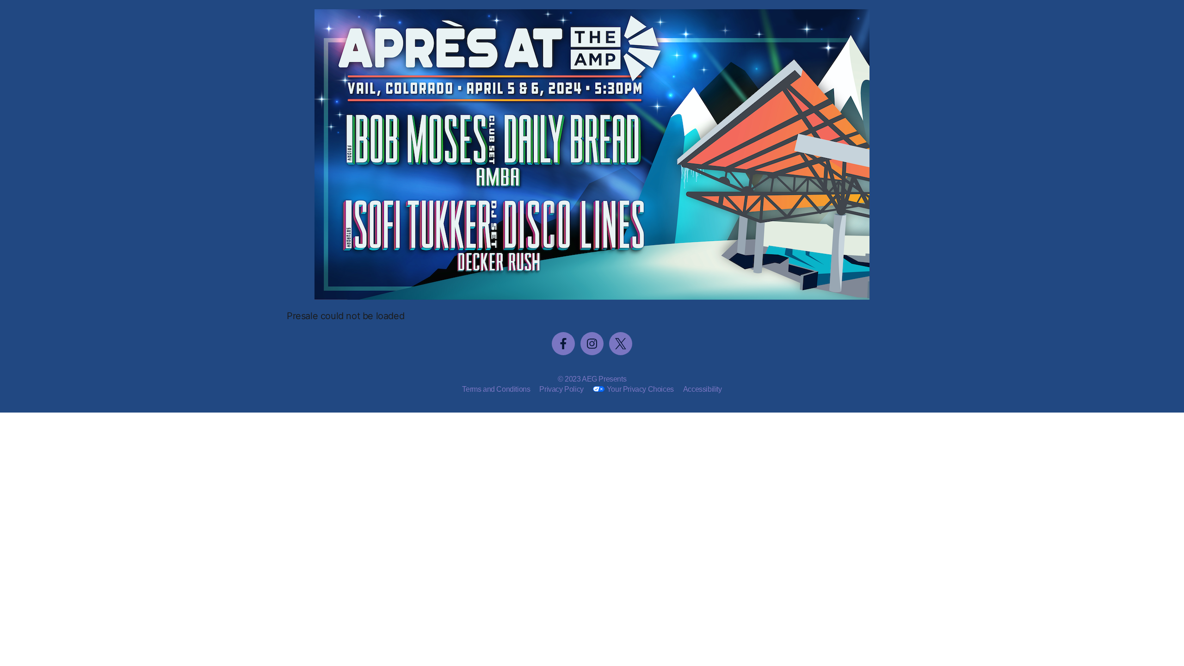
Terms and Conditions (496, 389)
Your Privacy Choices (640, 389)
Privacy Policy (561, 389)
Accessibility (702, 389)
